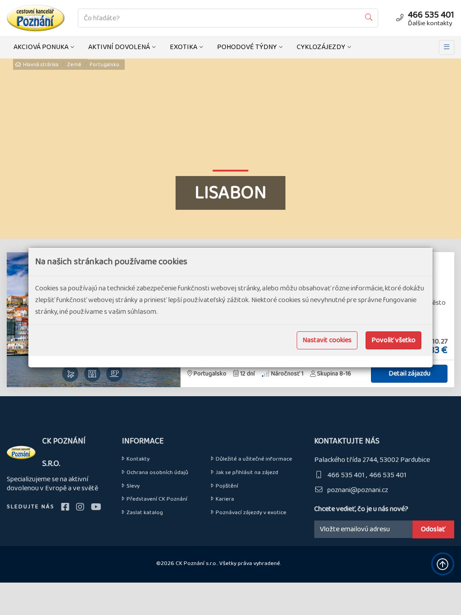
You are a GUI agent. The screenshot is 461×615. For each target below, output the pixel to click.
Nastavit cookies (327, 340)
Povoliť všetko (393, 340)
